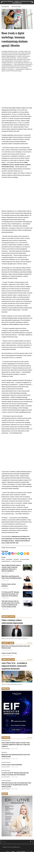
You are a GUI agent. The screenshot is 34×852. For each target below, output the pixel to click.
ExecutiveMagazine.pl (15, 847)
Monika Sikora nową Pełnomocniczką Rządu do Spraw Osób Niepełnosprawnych (11, 577)
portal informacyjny (17, 561)
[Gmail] (15, 553)
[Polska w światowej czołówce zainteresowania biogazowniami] (17, 631)
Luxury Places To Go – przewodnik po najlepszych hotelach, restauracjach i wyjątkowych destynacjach (14, 666)
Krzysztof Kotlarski (6, 748)
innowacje (16, 559)
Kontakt (12, 851)
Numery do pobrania (21, 851)
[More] (27, 553)
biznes (3, 559)
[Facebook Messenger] (21, 553)
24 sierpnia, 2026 (5, 573)
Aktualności (26, 579)
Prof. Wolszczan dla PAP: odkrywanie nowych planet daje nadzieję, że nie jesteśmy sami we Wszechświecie (10, 594)
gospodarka (9, 559)
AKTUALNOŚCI (6, 738)
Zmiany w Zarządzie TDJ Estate (9, 653)
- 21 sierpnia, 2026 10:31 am (7, 650)
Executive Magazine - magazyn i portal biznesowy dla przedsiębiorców (17, 2)
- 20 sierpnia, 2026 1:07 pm (7, 655)
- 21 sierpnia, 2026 (13, 758)
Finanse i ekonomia (6, 740)
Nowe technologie (6, 770)
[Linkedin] (9, 553)
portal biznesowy (6, 561)
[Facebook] (3, 553)
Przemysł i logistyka (6, 780)
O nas (7, 851)
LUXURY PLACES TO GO (8, 659)
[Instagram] (12, 553)
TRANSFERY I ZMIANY (8, 643)
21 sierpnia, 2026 (5, 580)
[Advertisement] (17, 89)
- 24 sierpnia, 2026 (13, 748)
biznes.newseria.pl (11, 547)
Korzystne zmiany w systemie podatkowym (12, 765)
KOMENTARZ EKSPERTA (8, 617)
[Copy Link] (24, 553)
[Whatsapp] (18, 553)
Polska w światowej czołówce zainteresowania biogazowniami (12, 621)
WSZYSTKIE (29, 659)
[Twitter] (6, 553)
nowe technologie (24, 559)
